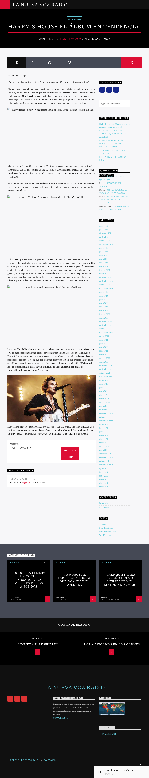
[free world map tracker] (120, 708)
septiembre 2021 (106, 377)
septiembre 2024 (106, 244)
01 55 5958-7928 (109, 734)
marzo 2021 (104, 399)
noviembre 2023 (106, 281)
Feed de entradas (106, 528)
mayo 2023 (103, 303)
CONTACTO (50, 760)
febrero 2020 (104, 446)
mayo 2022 (103, 347)
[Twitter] (116, 90)
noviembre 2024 (106, 237)
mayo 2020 (103, 435)
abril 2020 (103, 439)
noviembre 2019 (106, 457)
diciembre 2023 (105, 277)
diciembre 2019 (105, 454)
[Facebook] (102, 90)
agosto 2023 (104, 292)
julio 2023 (103, 296)
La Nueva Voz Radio (40, 4)
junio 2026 (103, 226)
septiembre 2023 (106, 288)
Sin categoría (104, 508)
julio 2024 (103, 252)
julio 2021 (103, 384)
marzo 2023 (104, 310)
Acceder (102, 524)
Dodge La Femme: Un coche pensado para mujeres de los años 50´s (29, 579)
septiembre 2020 (106, 421)
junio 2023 (103, 299)
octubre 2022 (104, 329)
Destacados (74, 19)
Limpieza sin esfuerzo (38, 644)
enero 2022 (103, 362)
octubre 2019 (104, 461)
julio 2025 (103, 230)
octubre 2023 (104, 285)
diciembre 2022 (105, 321)
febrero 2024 (104, 270)
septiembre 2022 (106, 332)
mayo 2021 (103, 391)
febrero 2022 (104, 358)
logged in (26, 482)
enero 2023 (103, 318)
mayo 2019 (103, 479)
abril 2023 (103, 307)
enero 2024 (103, 274)
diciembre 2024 (105, 233)
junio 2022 (103, 343)
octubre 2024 (104, 241)
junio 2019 (103, 476)
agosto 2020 (104, 424)
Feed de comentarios (107, 531)
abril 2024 (103, 263)
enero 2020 (103, 450)
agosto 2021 (104, 380)
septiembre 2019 (106, 465)
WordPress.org (105, 535)
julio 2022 (103, 340)
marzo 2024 (104, 266)
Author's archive (69, 453)
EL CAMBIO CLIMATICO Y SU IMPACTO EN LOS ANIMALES (114, 200)
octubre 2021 (104, 373)
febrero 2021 (104, 402)
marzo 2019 (104, 487)
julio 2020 (103, 428)
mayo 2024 (103, 259)
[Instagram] (109, 90)
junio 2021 (103, 388)
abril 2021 (103, 395)
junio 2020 (103, 432)
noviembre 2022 (106, 325)
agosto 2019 (104, 468)
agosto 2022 (104, 336)
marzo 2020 (104, 443)
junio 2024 (103, 255)
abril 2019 (103, 483)
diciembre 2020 (105, 410)
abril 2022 (103, 351)
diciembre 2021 (105, 365)
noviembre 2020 (106, 413)
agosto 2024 (104, 248)
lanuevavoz (70, 39)
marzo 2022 (104, 355)
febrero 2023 (104, 314)
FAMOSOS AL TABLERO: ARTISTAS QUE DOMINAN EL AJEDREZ (113, 134)
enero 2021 (103, 406)
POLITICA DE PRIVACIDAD (24, 760)
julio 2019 (103, 472)
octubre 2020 (104, 417)
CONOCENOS (59, 718)
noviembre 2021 (106, 369)
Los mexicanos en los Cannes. (112, 644)
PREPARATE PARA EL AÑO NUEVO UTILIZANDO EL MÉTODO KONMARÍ (111, 143)
